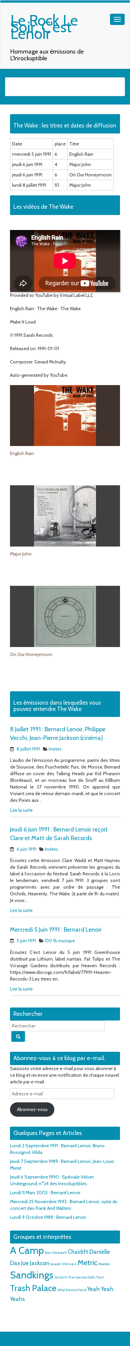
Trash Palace (33, 1288)
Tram (100, 1277)
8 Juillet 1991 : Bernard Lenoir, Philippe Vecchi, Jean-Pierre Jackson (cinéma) (57, 734)
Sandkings (31, 1275)
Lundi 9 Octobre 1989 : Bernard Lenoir (48, 1217)
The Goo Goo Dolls (81, 1277)
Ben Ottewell (56, 1252)
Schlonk (60, 1277)
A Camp (27, 1250)
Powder (104, 1264)
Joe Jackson (35, 1262)
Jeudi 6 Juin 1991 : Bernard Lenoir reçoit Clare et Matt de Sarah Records (59, 834)
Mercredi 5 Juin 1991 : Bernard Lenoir (56, 929)
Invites (55, 749)
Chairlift (78, 1251)
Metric (87, 1262)
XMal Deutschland (71, 1290)
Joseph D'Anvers (63, 1264)
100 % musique (60, 940)
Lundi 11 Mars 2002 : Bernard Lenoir (45, 1193)
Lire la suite (21, 810)
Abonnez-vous (32, 1109)
